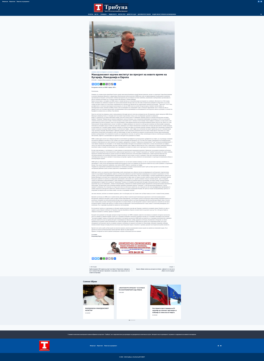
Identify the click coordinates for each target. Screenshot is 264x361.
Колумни (94, 72)
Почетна (90, 14)
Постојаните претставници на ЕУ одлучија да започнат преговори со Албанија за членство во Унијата (164, 310)
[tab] (129, 320)
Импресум (5, 1)
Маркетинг (12, 1)
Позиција (116, 72)
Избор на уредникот (102, 72)
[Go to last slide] (85, 301)
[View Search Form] (261, 14)
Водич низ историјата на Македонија (164, 14)
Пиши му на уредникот (23, 1)
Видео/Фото (113, 14)
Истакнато (110, 72)
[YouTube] (261, 1)
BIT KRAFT (142, 357)
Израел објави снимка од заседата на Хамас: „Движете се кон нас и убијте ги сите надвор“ (155, 269)
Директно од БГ (131, 14)
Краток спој (121, 14)
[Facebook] (259, 1)
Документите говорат (144, 14)
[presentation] (98, 295)
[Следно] (179, 301)
